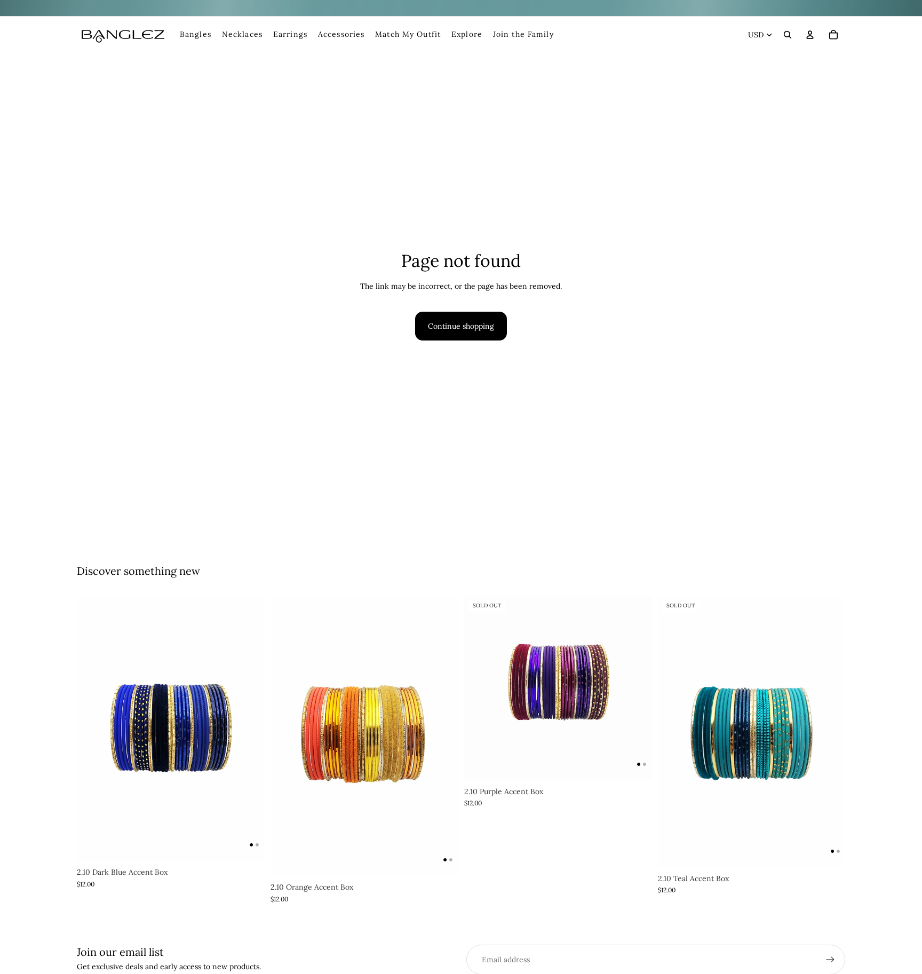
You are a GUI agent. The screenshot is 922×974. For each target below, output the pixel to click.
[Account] (810, 34)
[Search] (787, 34)
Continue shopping (461, 326)
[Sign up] (830, 959)
